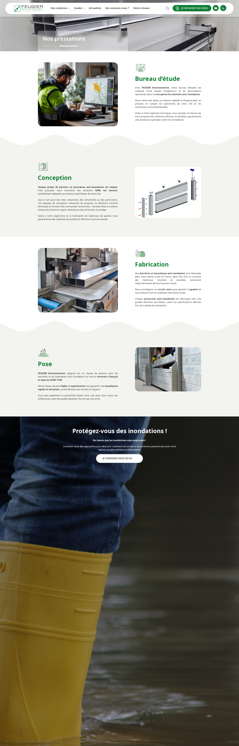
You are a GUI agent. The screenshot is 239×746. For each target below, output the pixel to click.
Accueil (46, 45)
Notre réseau (141, 8)
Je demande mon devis (194, 8)
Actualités (95, 8)
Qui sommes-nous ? (117, 8)
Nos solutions (59, 8)
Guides (78, 8)
